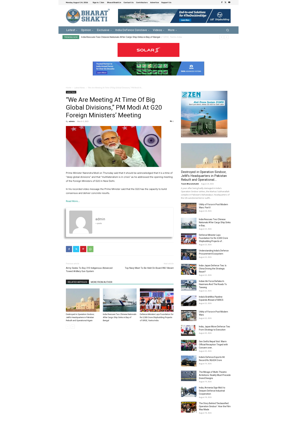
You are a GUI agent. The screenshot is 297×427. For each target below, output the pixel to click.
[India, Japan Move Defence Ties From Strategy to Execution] (188, 330)
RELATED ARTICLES (77, 282)
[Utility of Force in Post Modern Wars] (188, 315)
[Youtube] (229, 2)
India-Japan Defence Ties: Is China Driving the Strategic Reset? (212, 268)
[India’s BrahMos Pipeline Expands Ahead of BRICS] (188, 300)
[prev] (221, 37)
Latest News (79, 87)
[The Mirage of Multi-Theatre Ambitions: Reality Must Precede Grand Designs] (188, 375)
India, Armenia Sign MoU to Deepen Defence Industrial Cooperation (212, 390)
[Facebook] (222, 2)
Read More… (73, 201)
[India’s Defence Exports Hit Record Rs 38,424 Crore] (188, 361)
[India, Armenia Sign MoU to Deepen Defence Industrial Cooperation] (188, 391)
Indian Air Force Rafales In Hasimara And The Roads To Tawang (213, 284)
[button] (227, 30)
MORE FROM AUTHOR (101, 282)
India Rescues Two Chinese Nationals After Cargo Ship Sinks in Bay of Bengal (119, 317)
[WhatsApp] (90, 249)
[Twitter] (225, 2)
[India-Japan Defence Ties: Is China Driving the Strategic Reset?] (188, 269)
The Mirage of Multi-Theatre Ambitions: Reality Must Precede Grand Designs (215, 375)
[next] (226, 37)
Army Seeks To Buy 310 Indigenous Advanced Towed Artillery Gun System (89, 270)
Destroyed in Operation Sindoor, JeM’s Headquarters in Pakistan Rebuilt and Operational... (204, 175)
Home (68, 87)
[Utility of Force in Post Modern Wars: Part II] (188, 208)
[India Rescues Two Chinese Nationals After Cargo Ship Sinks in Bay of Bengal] (120, 300)
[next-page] (73, 327)
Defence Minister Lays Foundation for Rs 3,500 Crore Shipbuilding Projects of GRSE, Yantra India (130, 37)
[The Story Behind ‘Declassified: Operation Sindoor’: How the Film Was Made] (188, 407)
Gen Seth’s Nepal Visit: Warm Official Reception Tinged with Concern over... (213, 344)
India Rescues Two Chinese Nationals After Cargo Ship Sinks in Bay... (215, 222)
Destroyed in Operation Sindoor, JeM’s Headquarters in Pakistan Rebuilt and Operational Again (80, 317)
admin (72, 121)
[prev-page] (68, 327)
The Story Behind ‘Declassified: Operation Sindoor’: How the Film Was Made (215, 406)
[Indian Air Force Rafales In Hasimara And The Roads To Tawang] (188, 285)
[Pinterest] (83, 249)
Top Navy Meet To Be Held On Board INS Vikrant (149, 268)
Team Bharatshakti (190, 184)
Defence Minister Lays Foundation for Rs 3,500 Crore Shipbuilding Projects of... (213, 238)
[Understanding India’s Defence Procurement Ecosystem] (188, 254)
